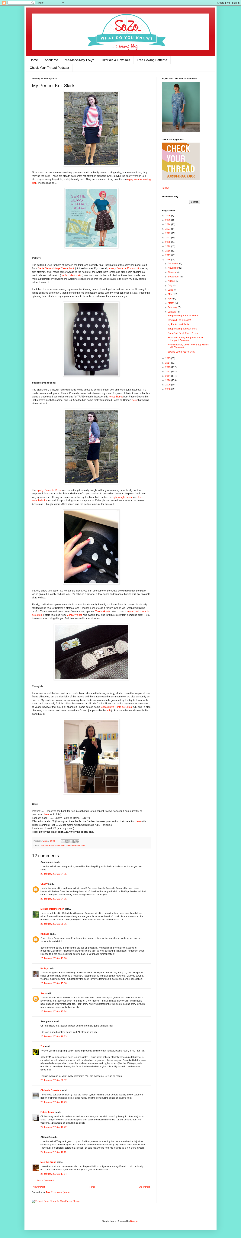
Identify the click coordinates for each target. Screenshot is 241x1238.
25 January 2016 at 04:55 (53, 874)
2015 (168, 358)
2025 (168, 220)
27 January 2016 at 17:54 (53, 1174)
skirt (83, 845)
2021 (168, 237)
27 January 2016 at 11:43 (53, 1152)
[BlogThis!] (67, 841)
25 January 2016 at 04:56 (53, 899)
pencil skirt (60, 845)
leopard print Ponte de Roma (116, 706)
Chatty (44, 884)
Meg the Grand (48, 1162)
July (170, 285)
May (170, 294)
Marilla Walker (74, 614)
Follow (165, 188)
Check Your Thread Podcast (49, 67)
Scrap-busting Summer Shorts (183, 315)
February (173, 307)
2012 (168, 371)
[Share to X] (70, 841)
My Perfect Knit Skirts (178, 324)
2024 (168, 224)
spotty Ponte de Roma (49, 490)
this (109, 710)
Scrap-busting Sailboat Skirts (182, 328)
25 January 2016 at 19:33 (53, 1036)
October (172, 272)
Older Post (144, 1187)
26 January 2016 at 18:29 (53, 1102)
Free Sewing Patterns (152, 60)
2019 (168, 246)
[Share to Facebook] (74, 841)
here (134, 400)
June (171, 290)
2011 (168, 376)
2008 (168, 389)
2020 (168, 242)
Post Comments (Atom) (57, 1192)
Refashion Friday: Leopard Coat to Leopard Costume (185, 338)
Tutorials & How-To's (115, 60)
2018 (168, 250)
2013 (168, 367)
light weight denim (123, 497)
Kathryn (44, 968)
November (173, 268)
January (172, 311)
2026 (168, 215)
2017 (168, 255)
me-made (49, 845)
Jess (43, 993)
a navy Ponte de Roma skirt (123, 268)
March (171, 303)
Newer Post (39, 1187)
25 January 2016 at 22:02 (53, 1080)
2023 (168, 228)
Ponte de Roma (73, 845)
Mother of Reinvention (52, 909)
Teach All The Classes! (179, 320)
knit (42, 845)
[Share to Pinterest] (77, 841)
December (173, 263)
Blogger (134, 1221)
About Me (51, 60)
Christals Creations (50, 1090)
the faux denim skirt (71, 275)
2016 (168, 259)
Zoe (45, 841)
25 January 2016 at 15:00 (53, 983)
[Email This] (63, 841)
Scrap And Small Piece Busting (183, 333)
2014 (168, 363)
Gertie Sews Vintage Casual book (56, 268)
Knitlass (44, 934)
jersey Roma (116, 396)
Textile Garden (103, 611)
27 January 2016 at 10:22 (53, 1127)
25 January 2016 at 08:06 (53, 924)
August (172, 281)
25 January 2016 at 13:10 (53, 958)
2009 (168, 384)
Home (34, 60)
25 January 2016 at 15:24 (53, 1011)
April (170, 298)
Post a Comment (45, 1180)
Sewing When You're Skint (181, 351)
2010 (168, 380)
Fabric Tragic (47, 1112)
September (174, 276)
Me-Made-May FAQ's (80, 60)
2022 (168, 233)
